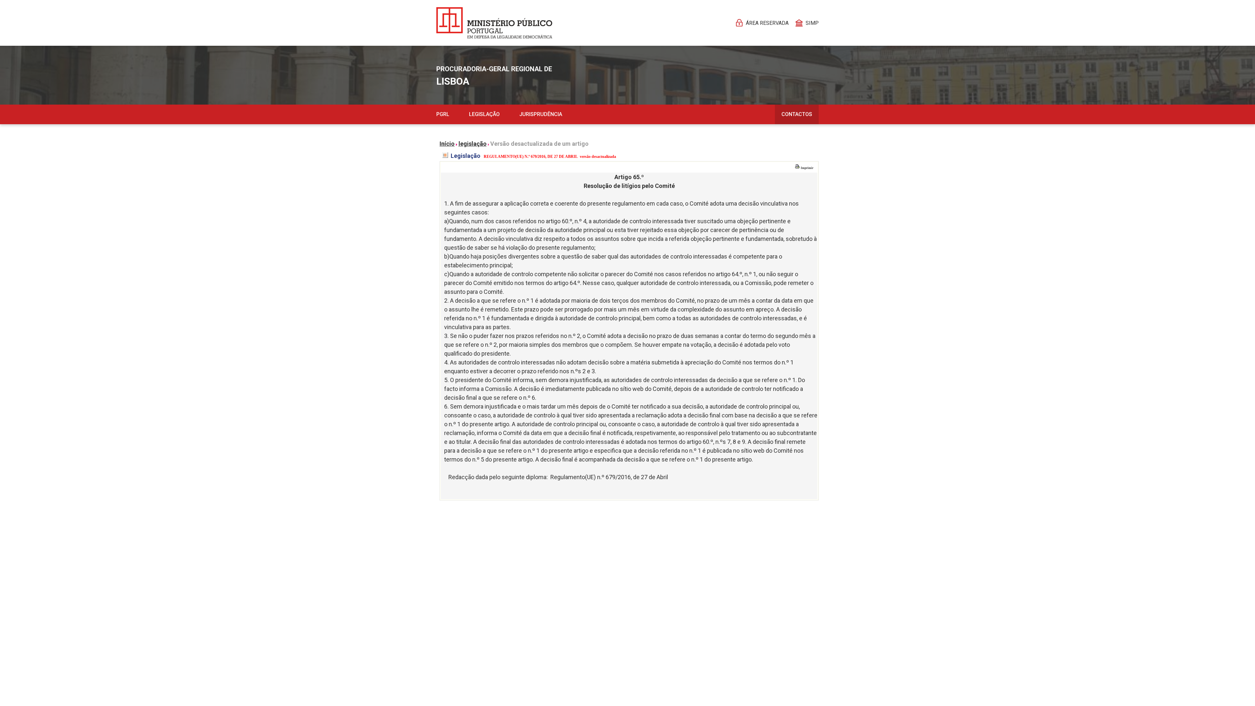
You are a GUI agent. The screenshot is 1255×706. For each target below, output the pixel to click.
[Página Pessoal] (494, 23)
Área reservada (767, 23)
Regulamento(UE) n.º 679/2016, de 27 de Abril (609, 477)
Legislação (484, 114)
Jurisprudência (540, 114)
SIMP (812, 23)
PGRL (442, 114)
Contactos (796, 114)
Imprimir (806, 168)
